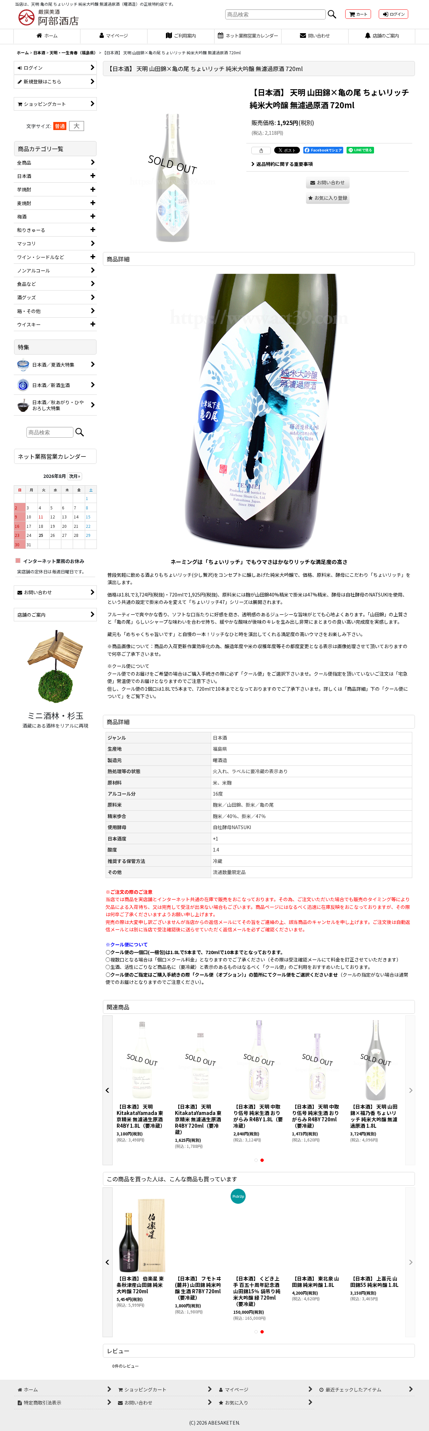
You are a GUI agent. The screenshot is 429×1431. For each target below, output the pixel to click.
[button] (328, 198)
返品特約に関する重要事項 (284, 164)
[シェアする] (261, 150)
